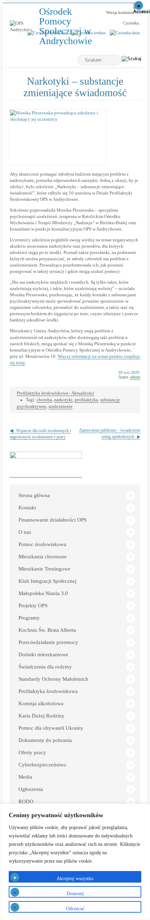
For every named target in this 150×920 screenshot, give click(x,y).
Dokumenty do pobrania (45, 740)
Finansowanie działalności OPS (52, 520)
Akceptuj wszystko (75, 878)
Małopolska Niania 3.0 (43, 593)
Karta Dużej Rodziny (41, 716)
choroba (44, 399)
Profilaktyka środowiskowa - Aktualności (55, 393)
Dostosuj (75, 893)
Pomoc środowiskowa (42, 544)
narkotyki (63, 399)
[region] (75, 862)
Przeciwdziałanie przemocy (48, 642)
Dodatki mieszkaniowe (43, 654)
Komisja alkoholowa (40, 703)
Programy (29, 618)
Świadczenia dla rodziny (45, 667)
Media (25, 777)
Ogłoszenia (30, 789)
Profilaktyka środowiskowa (48, 691)
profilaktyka (86, 399)
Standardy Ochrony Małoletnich (53, 679)
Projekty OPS (32, 605)
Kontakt (27, 507)
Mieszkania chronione (42, 556)
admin (135, 377)
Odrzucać (75, 908)
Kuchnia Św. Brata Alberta (47, 630)
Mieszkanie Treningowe (44, 569)
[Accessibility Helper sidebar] (141, 8)
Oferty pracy (32, 752)
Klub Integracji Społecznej (47, 581)
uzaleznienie (60, 406)
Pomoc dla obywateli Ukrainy (50, 728)
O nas (24, 532)
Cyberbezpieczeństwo (42, 764)
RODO (25, 801)
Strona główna (34, 495)
